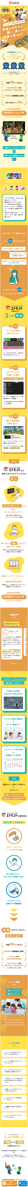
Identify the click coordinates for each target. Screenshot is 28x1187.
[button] (11, 663)
